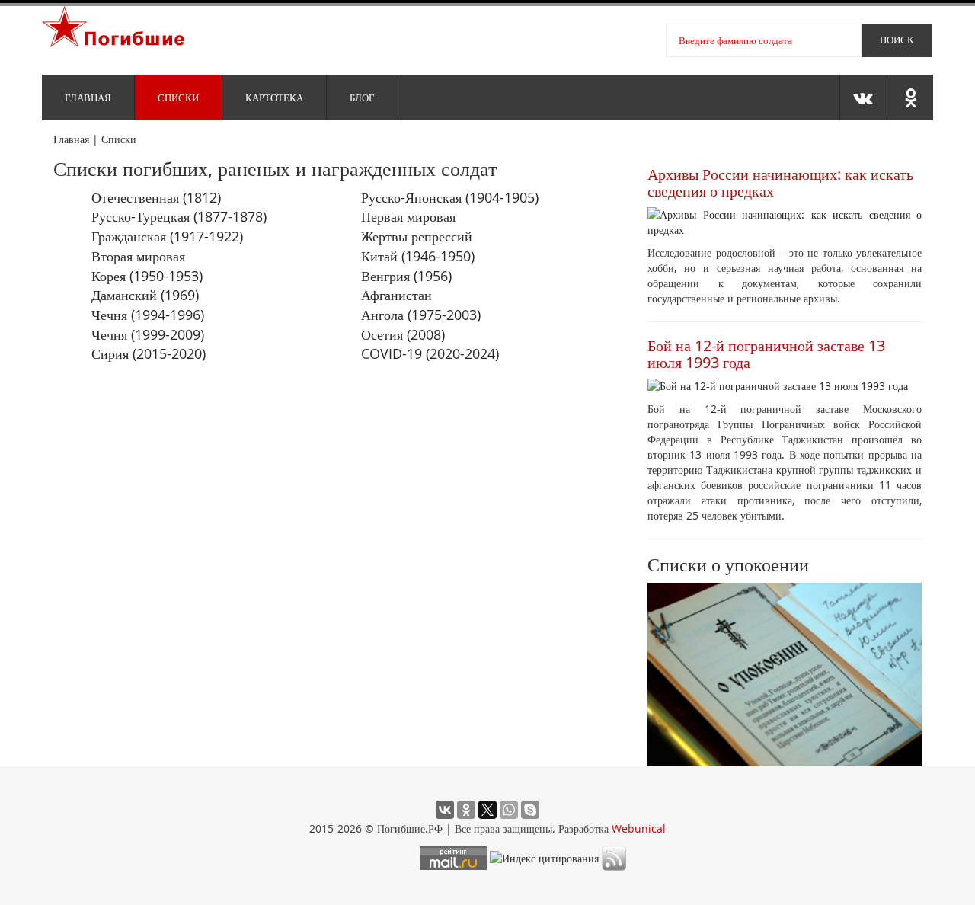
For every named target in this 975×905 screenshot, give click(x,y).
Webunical (639, 828)
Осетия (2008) (403, 334)
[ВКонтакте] (445, 810)
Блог (362, 97)
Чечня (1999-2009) (147, 334)
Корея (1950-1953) (147, 276)
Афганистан (396, 295)
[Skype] (530, 810)
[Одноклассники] (466, 810)
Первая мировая (408, 216)
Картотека (274, 97)
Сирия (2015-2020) (148, 353)
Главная (88, 97)
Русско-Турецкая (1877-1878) (179, 216)
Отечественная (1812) (156, 197)
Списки (178, 97)
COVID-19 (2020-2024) (430, 353)
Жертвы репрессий (416, 236)
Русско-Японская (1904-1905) (450, 197)
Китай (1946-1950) (418, 256)
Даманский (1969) (145, 295)
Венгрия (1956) (406, 276)
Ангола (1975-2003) (421, 314)
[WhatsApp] (509, 810)
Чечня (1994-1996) (147, 314)
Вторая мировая (138, 256)
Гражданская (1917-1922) (167, 236)
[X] (487, 810)
